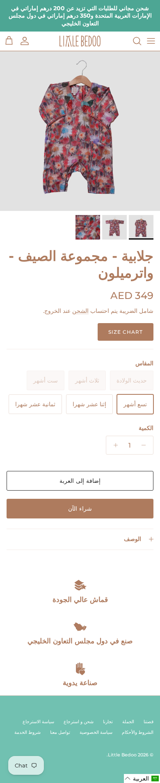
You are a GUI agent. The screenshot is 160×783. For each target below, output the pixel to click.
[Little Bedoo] (80, 41)
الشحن (80, 311)
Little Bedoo (122, 755)
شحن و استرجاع (79, 721)
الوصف (132, 539)
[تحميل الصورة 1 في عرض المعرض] (80, 131)
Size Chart (125, 332)
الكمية (146, 428)
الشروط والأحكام (137, 732)
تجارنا (108, 721)
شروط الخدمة (27, 732)
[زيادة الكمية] (113, 445)
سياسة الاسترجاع (38, 721)
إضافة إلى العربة (80, 480)
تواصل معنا (60, 732)
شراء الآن (80, 508)
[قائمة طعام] (151, 41)
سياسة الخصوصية (96, 732)
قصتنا (148, 721)
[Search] (133, 41)
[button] (142, 778)
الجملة (128, 721)
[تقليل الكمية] (146, 445)
